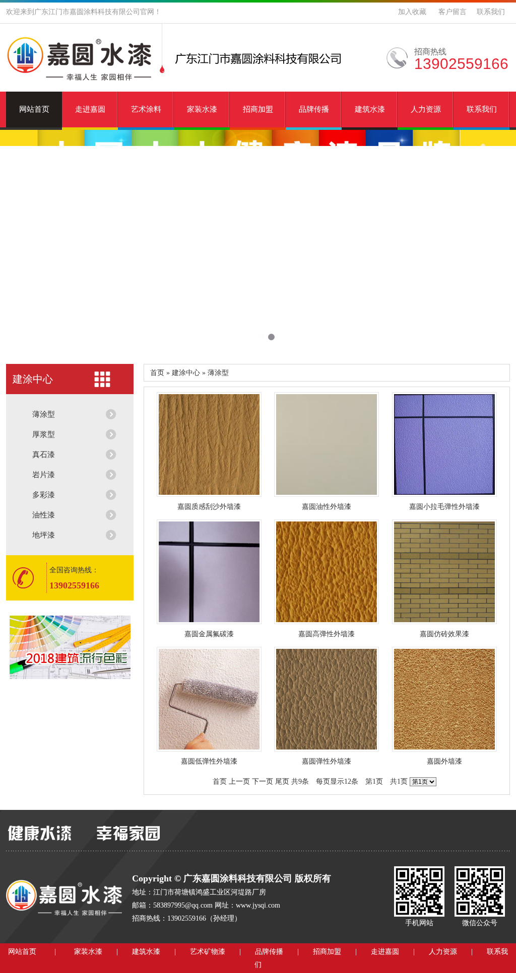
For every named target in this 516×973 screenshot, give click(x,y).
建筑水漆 (370, 109)
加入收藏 (412, 12)
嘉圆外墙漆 (444, 761)
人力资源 (426, 109)
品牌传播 (314, 109)
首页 (220, 781)
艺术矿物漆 (207, 951)
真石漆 (43, 455)
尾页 (282, 781)
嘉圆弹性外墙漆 (326, 761)
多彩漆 (43, 495)
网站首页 (34, 109)
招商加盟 (258, 109)
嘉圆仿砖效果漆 (444, 634)
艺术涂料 (146, 109)
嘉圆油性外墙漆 (326, 506)
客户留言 (452, 12)
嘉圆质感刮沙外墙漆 (209, 506)
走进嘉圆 (90, 109)
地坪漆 (43, 535)
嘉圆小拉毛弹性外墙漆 (444, 506)
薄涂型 (43, 414)
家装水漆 (202, 109)
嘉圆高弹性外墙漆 (326, 634)
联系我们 (491, 12)
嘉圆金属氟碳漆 (209, 634)
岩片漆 (43, 475)
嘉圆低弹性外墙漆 (209, 761)
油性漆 (43, 515)
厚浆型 (43, 434)
